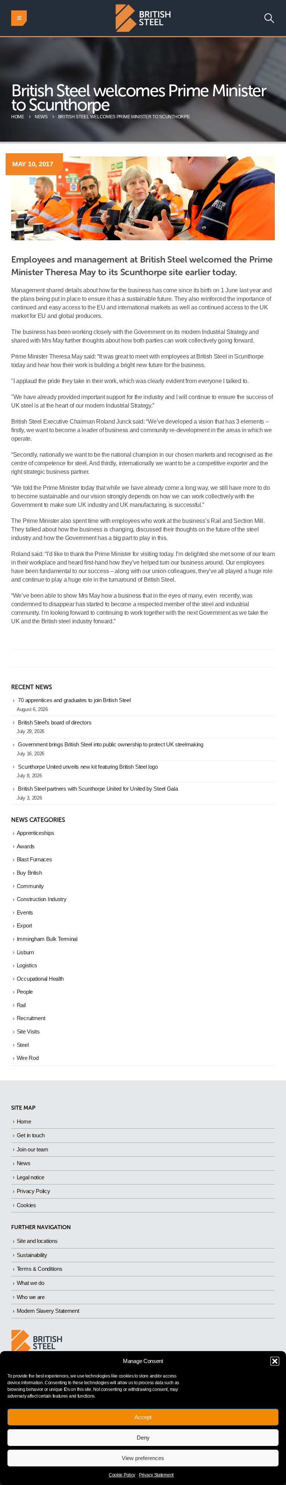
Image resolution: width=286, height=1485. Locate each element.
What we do (30, 1283)
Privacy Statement (156, 1475)
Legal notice (30, 1177)
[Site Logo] (143, 18)
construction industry (42, 899)
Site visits (28, 1032)
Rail (21, 1005)
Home (24, 1121)
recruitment (31, 1018)
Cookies (26, 1205)
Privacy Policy (33, 1191)
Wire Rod (28, 1058)
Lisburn (25, 952)
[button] (275, 1361)
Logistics (27, 965)
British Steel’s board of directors (54, 723)
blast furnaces (34, 859)
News (24, 1163)
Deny (143, 1437)
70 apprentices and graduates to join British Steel (74, 700)
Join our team (32, 1149)
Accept (143, 1417)
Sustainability (32, 1255)
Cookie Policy (122, 1475)
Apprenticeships (35, 833)
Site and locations (37, 1241)
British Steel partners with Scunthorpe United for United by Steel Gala (98, 789)
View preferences (143, 1458)
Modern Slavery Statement (48, 1311)
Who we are (31, 1297)
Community (30, 886)
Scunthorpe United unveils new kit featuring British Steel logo (88, 767)
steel (23, 1045)
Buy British (29, 873)
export (24, 926)
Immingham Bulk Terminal (47, 939)
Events (25, 913)
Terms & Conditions (40, 1269)
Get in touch (31, 1135)
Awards (26, 846)
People (25, 992)
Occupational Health (40, 979)
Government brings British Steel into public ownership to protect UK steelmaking (110, 745)
